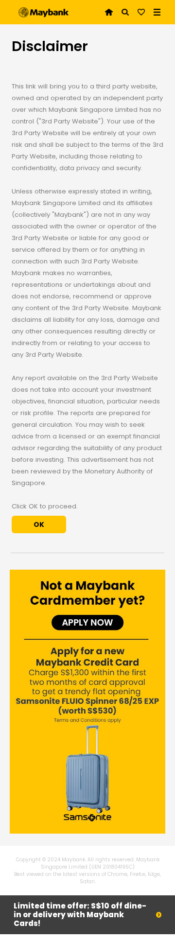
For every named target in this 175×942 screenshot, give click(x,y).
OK (39, 524)
